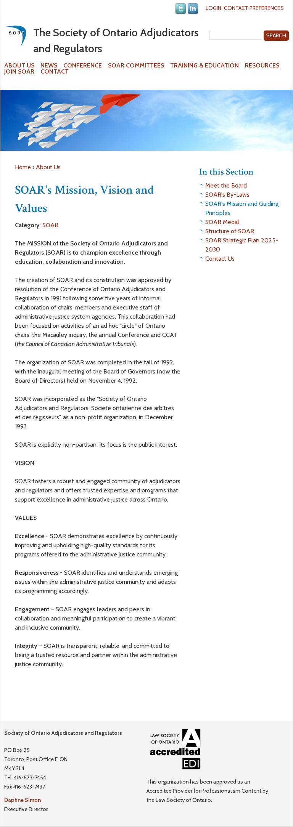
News (48, 66)
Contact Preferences (254, 8)
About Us (19, 66)
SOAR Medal (222, 222)
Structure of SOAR (229, 231)
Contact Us (220, 258)
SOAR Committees (136, 66)
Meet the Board (226, 185)
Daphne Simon (22, 800)
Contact (54, 72)
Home (23, 167)
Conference (82, 66)
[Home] (15, 36)
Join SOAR (19, 72)
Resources (262, 66)
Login (213, 8)
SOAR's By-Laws (227, 194)
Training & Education (204, 66)
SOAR (50, 225)
